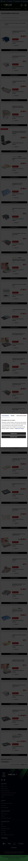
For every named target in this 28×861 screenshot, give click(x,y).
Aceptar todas (14, 433)
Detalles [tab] (13, 415)
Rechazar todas (13, 436)
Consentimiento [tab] (5, 415)
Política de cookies (19, 428)
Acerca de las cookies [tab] (21, 415)
